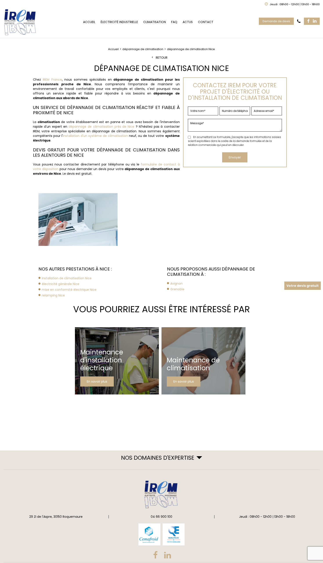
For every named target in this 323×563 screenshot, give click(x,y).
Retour (161, 58)
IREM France (52, 79)
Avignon (176, 283)
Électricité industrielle (119, 22)
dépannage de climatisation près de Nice (101, 126)
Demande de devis (276, 21)
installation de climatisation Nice (67, 278)
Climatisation (154, 22)
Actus (188, 22)
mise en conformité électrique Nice (69, 289)
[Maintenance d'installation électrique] (117, 360)
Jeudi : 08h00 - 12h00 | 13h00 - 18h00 (267, 516)
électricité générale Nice (60, 284)
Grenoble (177, 289)
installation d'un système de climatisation (95, 136)
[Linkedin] (314, 21)
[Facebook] (308, 21)
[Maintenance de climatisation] (203, 360)
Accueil (89, 22)
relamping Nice (53, 295)
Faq (174, 22)
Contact (205, 22)
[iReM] (20, 22)
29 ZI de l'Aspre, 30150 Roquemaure (56, 516)
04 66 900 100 (161, 516)
